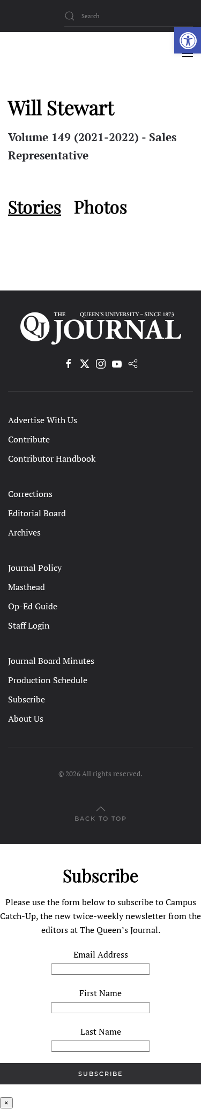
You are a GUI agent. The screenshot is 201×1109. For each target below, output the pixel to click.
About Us (25, 718)
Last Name (100, 1031)
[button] (187, 40)
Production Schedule (47, 680)
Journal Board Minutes (51, 661)
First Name (100, 993)
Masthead (26, 587)
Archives (24, 532)
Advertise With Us (42, 420)
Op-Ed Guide (32, 606)
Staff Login (29, 625)
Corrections (30, 494)
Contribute (29, 439)
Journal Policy (35, 567)
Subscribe (26, 699)
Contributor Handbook (51, 458)
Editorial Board (37, 513)
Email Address (100, 954)
